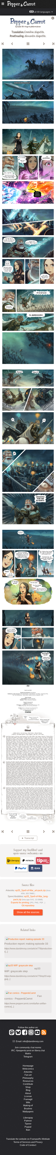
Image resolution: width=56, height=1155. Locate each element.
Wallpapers (28, 1111)
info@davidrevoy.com (33, 1041)
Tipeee (28, 1124)
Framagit (28, 1099)
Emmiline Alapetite (34, 32)
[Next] (44, 44)
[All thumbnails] (28, 44)
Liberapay (28, 1118)
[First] (3, 44)
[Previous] (12, 44)
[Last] (53, 44)
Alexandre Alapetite (35, 36)
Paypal (28, 1127)
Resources (28, 1081)
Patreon (28, 1121)
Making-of (28, 1105)
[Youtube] (38, 1034)
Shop (28, 1087)
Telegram (28, 1057)
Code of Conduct (28, 1145)
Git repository (28, 905)
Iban (28, 1130)
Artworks (28, 1072)
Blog (28, 1090)
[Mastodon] (12, 1034)
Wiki (28, 1102)
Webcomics (28, 1069)
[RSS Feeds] (44, 1034)
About (28, 1093)
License (28, 1096)
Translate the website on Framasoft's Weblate (28, 1139)
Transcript (29, 838)
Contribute (28, 1084)
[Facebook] (25, 1034)
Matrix (28, 1053)
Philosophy (28, 1078)
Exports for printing (28, 902)
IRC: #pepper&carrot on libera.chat (28, 1050)
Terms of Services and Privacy (28, 1142)
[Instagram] (31, 1034)
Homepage (28, 1066)
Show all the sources (28, 912)
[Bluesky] (18, 1034)
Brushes (28, 1108)
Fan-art (28, 1075)
